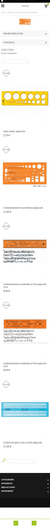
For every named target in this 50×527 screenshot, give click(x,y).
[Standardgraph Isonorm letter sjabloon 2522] (25, 330)
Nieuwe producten (13, 33)
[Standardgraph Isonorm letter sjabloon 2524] (25, 251)
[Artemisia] (25, 6)
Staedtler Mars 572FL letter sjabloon (22, 442)
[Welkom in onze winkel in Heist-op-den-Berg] (25, 1)
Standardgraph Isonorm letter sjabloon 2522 (24, 365)
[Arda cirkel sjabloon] (25, 98)
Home (3, 12)
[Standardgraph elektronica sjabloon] (25, 175)
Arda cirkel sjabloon (14, 131)
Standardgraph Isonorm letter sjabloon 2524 (24, 285)
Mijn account (8, 487)
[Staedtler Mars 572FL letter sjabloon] (25, 409)
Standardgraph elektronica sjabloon (23, 208)
